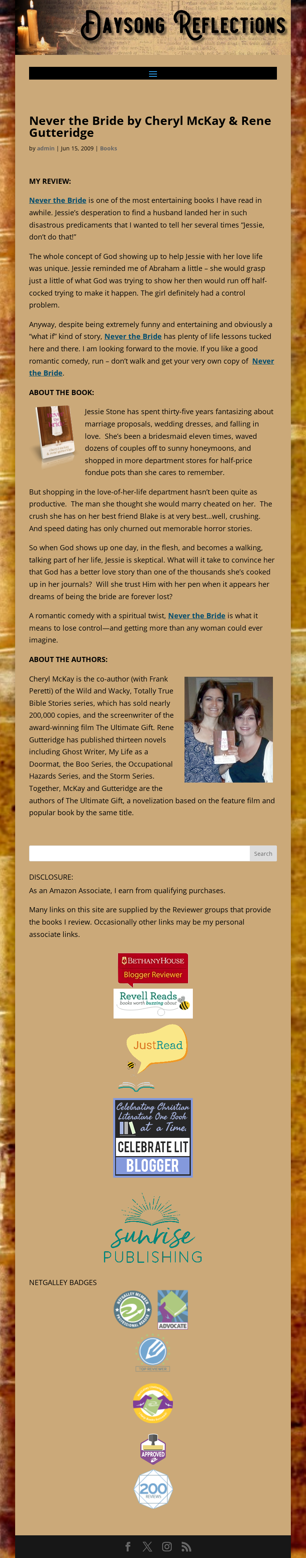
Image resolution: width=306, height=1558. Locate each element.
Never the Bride (57, 200)
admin (46, 148)
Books (108, 148)
